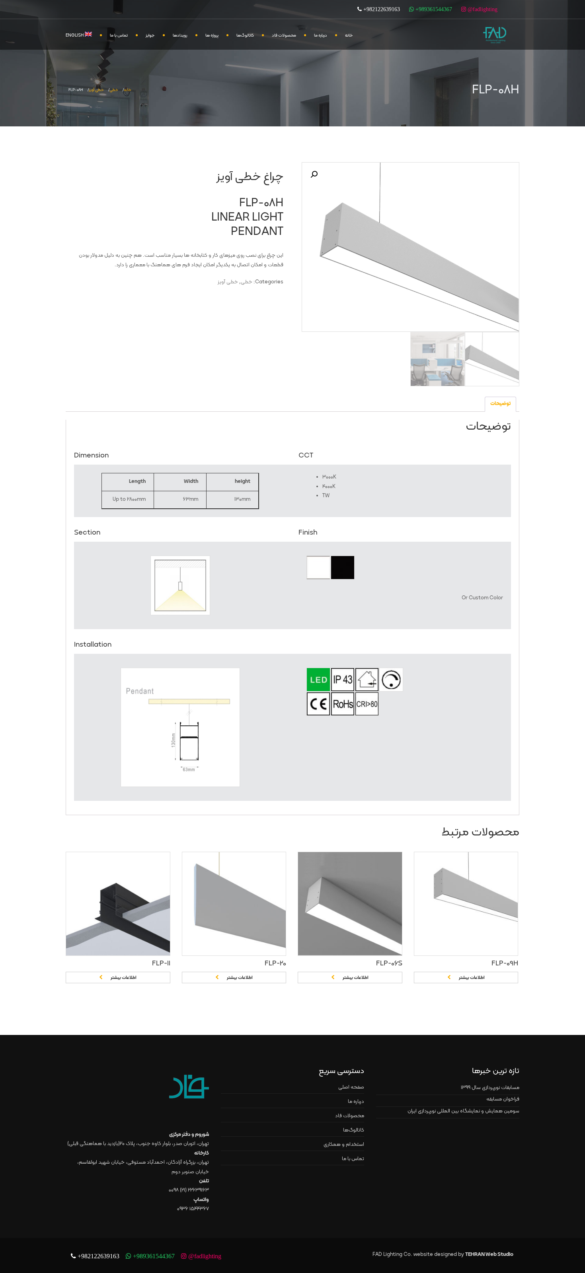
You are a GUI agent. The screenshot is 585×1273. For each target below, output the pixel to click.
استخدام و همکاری (344, 1145)
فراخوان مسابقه (502, 1099)
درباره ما (320, 35)
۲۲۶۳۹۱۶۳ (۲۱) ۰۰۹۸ (189, 1190)
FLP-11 (161, 963)
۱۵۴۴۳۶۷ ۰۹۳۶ (193, 1209)
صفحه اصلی (351, 1087)
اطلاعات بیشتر (123, 977)
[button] (314, 174)
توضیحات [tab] (500, 404)
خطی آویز (96, 90)
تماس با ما (119, 35)
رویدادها (180, 35)
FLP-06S (389, 963)
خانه (349, 35)
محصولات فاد (284, 35)
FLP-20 (275, 963)
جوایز (150, 35)
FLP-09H (504, 963)
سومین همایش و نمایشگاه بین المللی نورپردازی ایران (463, 1111)
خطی (113, 90)
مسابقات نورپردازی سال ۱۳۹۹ (490, 1088)
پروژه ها (211, 35)
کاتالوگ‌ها (245, 35)
